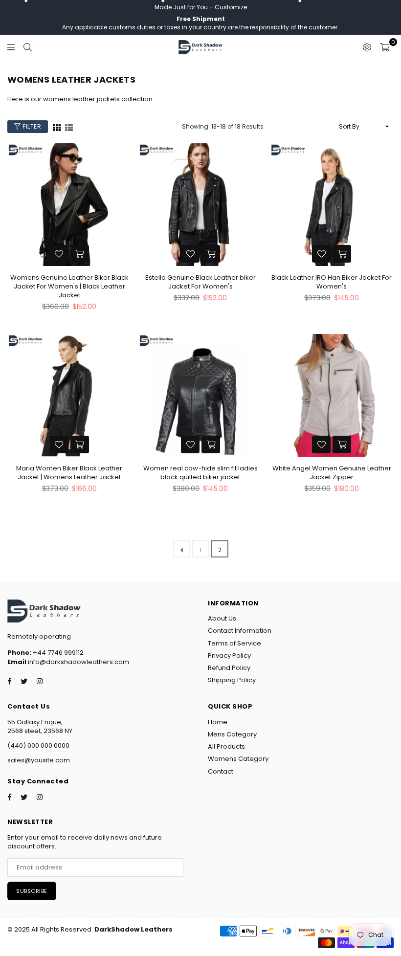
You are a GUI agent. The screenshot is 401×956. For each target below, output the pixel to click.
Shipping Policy (232, 680)
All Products (226, 746)
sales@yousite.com (38, 760)
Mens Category (232, 734)
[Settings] (367, 47)
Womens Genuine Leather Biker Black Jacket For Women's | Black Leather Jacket (69, 286)
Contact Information (239, 630)
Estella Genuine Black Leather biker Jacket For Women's (200, 282)
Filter (31, 126)
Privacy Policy (229, 655)
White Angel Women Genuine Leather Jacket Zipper (331, 473)
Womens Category (238, 758)
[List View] (69, 126)
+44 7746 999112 (45, 652)
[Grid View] (56, 126)
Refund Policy (229, 667)
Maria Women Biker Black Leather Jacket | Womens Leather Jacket (69, 473)
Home (217, 722)
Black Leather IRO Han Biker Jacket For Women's (331, 282)
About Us (222, 618)
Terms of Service (234, 643)
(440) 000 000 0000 (38, 745)
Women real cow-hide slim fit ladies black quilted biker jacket (200, 473)
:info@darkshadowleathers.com (77, 662)
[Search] (27, 47)
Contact (220, 771)
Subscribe (31, 891)
